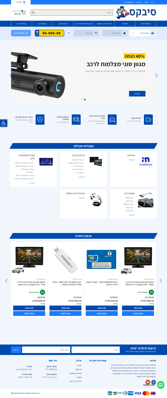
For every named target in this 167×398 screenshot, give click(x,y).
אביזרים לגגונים (77, 159)
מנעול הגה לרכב (77, 169)
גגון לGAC (129, 207)
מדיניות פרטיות (75, 381)
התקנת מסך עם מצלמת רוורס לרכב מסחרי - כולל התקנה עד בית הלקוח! (139, 283)
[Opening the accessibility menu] (3, 123)
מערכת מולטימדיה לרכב (83, 23)
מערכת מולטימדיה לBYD (24, 166)
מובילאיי (125, 23)
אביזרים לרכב (21, 23)
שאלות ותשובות (75, 373)
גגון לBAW (129, 198)
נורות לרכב (79, 172)
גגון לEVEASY (128, 204)
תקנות (79, 377)
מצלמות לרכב (146, 23)
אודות (146, 2)
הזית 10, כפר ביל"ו (49, 377)
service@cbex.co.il (24, 369)
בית (152, 2)
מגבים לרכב (62, 23)
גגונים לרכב (42, 23)
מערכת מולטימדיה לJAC (24, 175)
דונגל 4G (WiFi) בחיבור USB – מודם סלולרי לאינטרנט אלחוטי (67, 283)
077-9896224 (129, 2)
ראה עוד (132, 160)
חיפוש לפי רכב (19, 33)
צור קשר (139, 2)
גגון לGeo (129, 210)
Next (10, 75)
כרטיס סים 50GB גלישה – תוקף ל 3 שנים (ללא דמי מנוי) (102, 283)
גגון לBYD (129, 201)
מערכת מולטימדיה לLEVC (24, 178)
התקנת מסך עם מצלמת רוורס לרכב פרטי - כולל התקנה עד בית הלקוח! (31, 283)
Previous (156, 75)
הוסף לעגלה (29, 313)
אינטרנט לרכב (78, 166)
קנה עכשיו (29, 308)
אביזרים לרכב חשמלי (104, 23)
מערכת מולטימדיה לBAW (24, 163)
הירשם (16, 349)
